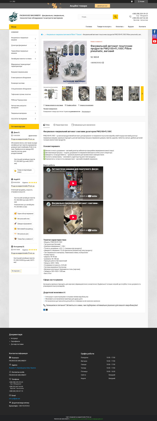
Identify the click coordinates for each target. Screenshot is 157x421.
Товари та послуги (104, 26)
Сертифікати (15, 341)
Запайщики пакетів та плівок (21, 59)
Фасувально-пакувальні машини (19, 39)
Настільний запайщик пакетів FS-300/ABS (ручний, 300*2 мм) (24, 200)
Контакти (142, 26)
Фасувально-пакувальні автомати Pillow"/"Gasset (64, 34)
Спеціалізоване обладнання (21, 89)
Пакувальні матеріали (19, 113)
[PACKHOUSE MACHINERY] (13, 17)
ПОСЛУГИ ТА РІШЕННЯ (19, 119)
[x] (47, 310)
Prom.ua (88, 417)
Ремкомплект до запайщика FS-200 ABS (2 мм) (24, 206)
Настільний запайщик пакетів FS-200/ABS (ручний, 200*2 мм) (24, 161)
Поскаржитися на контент (78, 419)
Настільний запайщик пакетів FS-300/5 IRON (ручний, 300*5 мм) (24, 260)
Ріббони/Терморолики (19, 100)
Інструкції (14, 338)
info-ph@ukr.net (14, 398)
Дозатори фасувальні (19, 45)
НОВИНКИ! (14, 32)
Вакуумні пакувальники (19, 72)
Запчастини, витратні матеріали (18, 107)
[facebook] (44, 310)
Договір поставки (17, 344)
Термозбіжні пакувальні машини (19, 52)
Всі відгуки (15, 271)
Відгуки (131, 26)
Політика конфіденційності (95, 419)
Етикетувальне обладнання (21, 77)
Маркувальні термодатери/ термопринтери (21, 65)
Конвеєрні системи (17, 83)
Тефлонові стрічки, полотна (21, 94)
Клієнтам (119, 26)
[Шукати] (115, 16)
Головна (89, 26)
